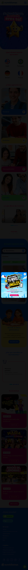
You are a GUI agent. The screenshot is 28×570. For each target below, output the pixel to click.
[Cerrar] (25, 274)
